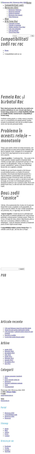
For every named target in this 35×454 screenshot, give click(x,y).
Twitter (7, 448)
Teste (6, 385)
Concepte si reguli (14, 23)
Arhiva (7, 432)
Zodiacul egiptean (14, 13)
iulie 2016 (8, 355)
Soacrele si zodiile (10, 335)
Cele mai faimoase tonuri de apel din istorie (18, 328)
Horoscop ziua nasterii (15, 15)
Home (28, 2)
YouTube (7, 451)
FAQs (6, 434)
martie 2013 (8, 356)
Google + (7, 450)
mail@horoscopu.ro (7, 395)
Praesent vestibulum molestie (13, 383)
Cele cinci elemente (15, 29)
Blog (7, 19)
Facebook (8, 446)
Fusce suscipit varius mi (12, 379)
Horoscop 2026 (9, 413)
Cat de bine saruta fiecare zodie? (14, 337)
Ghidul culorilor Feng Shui (17, 27)
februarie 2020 (9, 351)
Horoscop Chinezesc (15, 10)
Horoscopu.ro (5, 400)
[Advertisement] (17, 74)
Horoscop (8, 381)
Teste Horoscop (13, 17)
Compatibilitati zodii (14, 5)
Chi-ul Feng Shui (14, 32)
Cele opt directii (13, 30)
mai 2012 (7, 363)
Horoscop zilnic (11, 7)
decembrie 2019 (9, 353)
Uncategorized (9, 387)
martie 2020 (8, 349)
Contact (7, 436)
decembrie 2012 (9, 362)
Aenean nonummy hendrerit (13, 376)
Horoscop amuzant (14, 11)
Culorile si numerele (15, 25)
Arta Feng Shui (11, 21)
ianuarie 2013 (9, 360)
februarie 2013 (9, 358)
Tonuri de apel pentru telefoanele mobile (17, 330)
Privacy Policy (11, 392)
